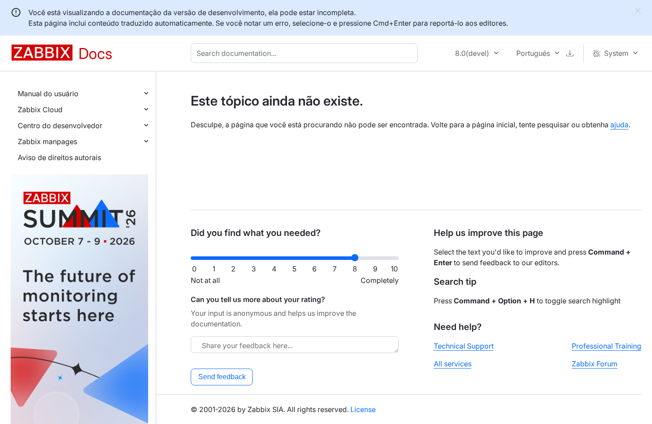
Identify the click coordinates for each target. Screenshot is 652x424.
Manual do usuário (48, 93)
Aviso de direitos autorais (59, 157)
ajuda (619, 124)
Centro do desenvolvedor (60, 125)
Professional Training (606, 346)
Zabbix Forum (594, 363)
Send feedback (222, 377)
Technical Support (464, 346)
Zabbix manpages (47, 141)
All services (452, 363)
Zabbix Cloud (40, 109)
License (363, 409)
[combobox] (306, 53)
